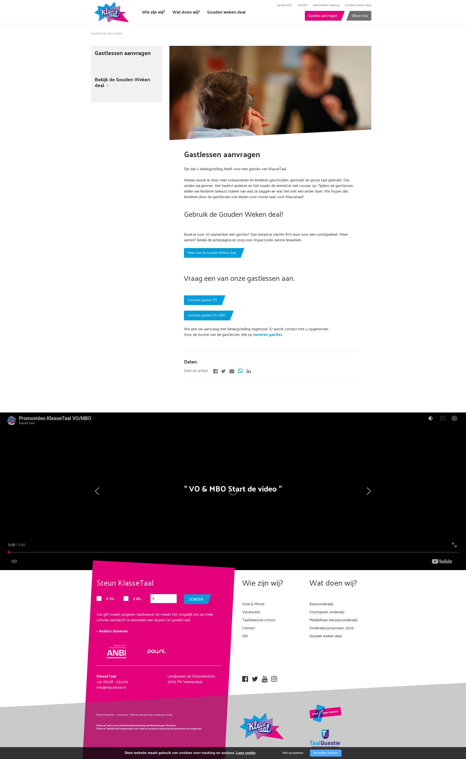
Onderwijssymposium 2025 (331, 627)
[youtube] (264, 677)
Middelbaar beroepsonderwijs (333, 619)
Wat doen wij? (186, 12)
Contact (302, 5)
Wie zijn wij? (153, 12)
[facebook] (245, 677)
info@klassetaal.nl (111, 687)
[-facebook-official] (215, 370)
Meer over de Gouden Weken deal (212, 253)
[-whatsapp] (240, 370)
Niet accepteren (293, 753)
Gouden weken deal (358, 5)
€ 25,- (137, 598)
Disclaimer (122, 714)
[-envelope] (231, 370)
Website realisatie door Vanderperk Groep (151, 714)
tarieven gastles (267, 334)
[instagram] (274, 677)
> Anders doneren (112, 630)
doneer (196, 599)
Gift (245, 635)
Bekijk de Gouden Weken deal (122, 82)
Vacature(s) (284, 5)
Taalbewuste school (258, 619)
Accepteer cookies (326, 753)
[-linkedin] (249, 370)
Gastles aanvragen (323, 15)
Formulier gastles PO (202, 300)
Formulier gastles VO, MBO (206, 315)
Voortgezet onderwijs (327, 611)
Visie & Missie (253, 603)
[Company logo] (113, 11)
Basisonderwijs (321, 603)
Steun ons (360, 15)
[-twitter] (223, 370)
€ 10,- (110, 598)
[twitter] (255, 677)
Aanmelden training (326, 5)
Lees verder (246, 753)
